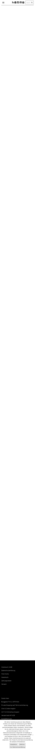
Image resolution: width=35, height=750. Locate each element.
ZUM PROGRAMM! (9, 353)
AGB (10, 667)
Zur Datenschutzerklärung (17, 747)
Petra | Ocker (12, 52)
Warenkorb (4, 677)
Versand (3, 684)
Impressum (4, 667)
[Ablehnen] (33, 735)
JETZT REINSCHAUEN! (10, 437)
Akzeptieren (13, 744)
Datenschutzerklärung (8, 670)
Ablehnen (22, 744)
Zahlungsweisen (6, 681)
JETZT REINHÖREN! (9, 619)
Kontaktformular (6, 719)
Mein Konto (5, 674)
